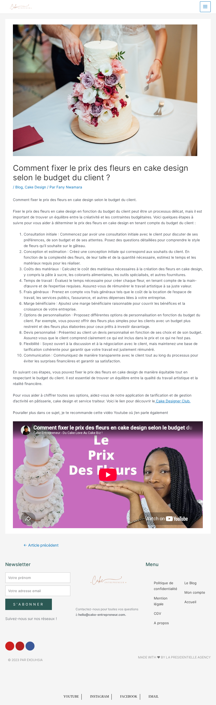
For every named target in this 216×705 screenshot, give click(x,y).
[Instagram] (20, 646)
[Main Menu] (205, 6)
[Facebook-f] (30, 646)
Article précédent (40, 545)
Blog (19, 187)
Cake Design (35, 187)
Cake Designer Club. (172, 401)
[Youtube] (9, 646)
